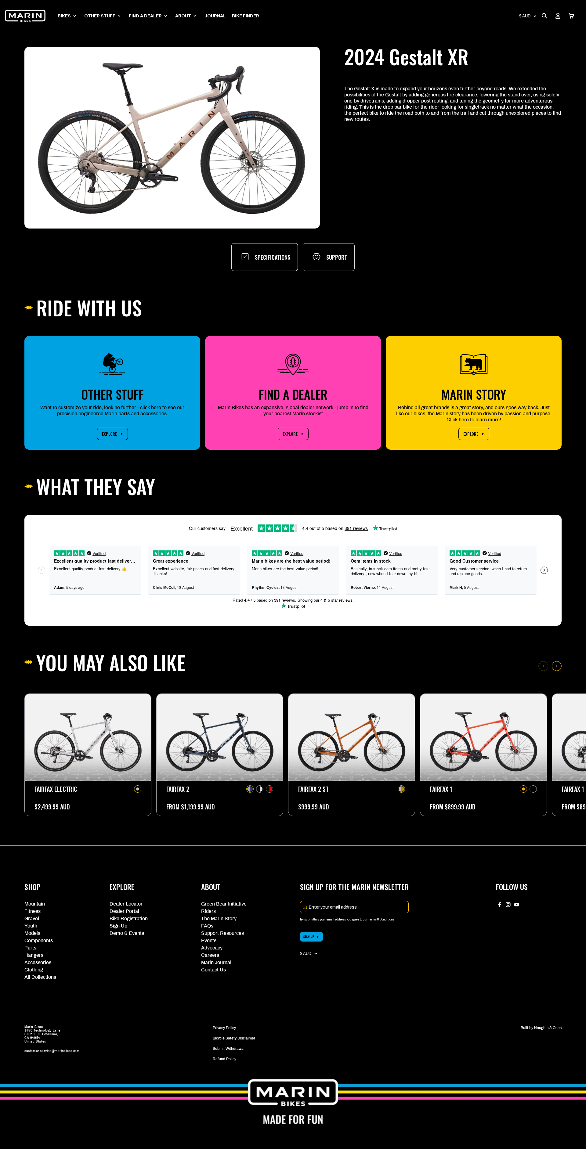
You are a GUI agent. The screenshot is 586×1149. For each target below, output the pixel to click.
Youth (30, 925)
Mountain (34, 903)
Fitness (32, 911)
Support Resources (222, 933)
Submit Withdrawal (228, 1048)
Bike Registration (129, 918)
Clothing (33, 969)
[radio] (137, 789)
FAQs (207, 925)
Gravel (31, 918)
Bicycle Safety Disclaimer (234, 1038)
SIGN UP (308, 936)
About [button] (183, 16)
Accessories (37, 962)
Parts (30, 947)
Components (38, 940)
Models (32, 933)
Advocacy (211, 947)
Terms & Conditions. (381, 919)
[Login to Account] (558, 16)
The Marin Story (219, 918)
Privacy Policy (224, 1028)
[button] (571, 16)
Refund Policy (224, 1059)
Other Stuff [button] (99, 16)
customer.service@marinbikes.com (52, 1051)
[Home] (25, 16)
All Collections (40, 977)
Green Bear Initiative (224, 903)
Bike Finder (245, 16)
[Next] (557, 666)
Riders (208, 911)
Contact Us (213, 969)
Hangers (33, 955)
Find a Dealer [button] (145, 16)
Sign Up (118, 925)
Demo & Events (127, 933)
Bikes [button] (64, 16)
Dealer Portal (124, 911)
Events (208, 940)
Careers (210, 955)
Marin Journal (216, 962)
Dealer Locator (126, 903)
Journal (215, 16)
